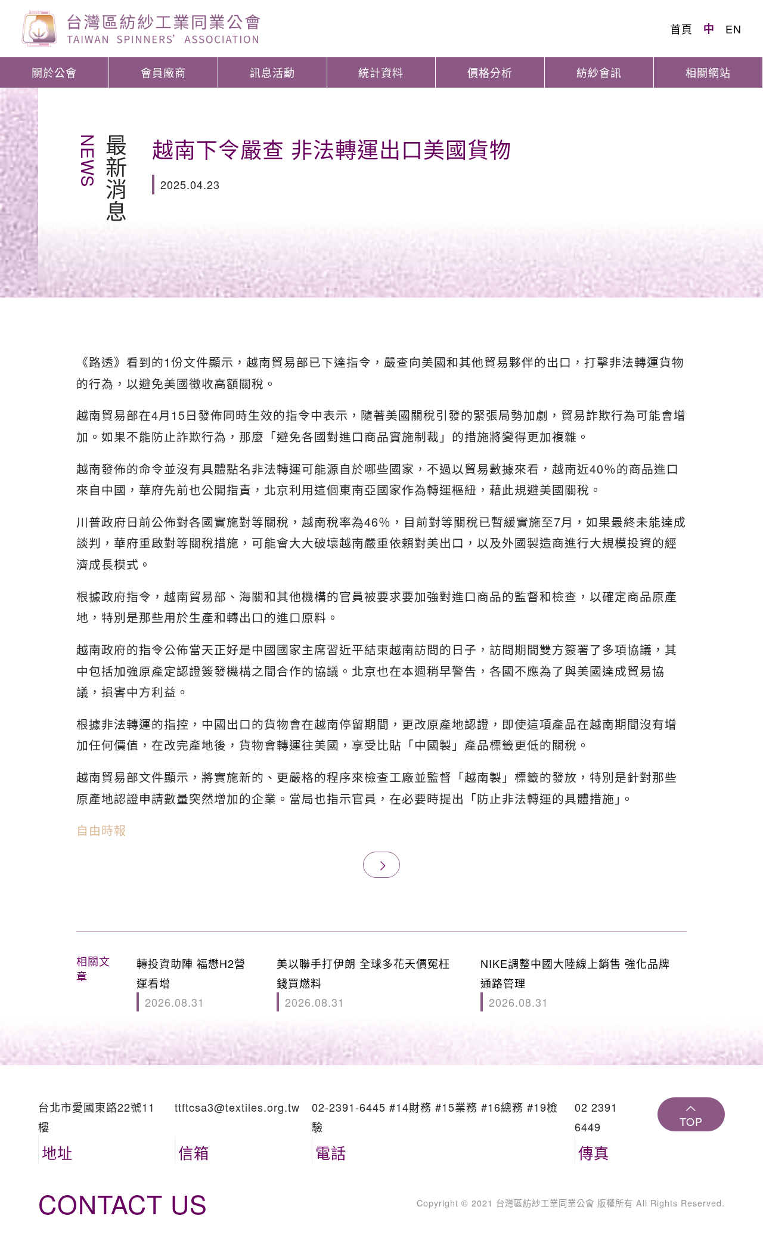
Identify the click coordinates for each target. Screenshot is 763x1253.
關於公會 (54, 72)
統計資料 (381, 72)
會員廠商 (163, 72)
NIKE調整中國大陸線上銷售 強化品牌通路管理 (575, 982)
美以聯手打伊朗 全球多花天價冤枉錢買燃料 (363, 982)
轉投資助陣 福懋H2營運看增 (191, 982)
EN (733, 28)
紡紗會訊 (599, 72)
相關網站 (708, 72)
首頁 (681, 28)
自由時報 (101, 830)
